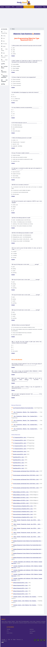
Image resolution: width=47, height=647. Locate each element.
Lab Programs (38, 6)
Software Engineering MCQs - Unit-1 (20, 582)
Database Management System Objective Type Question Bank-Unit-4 (27, 553)
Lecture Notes (19, 6)
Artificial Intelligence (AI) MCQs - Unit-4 (21, 500)
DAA (4, 53)
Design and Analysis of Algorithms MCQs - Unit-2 (23, 508)
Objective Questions (28, 6)
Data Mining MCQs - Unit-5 (18, 468)
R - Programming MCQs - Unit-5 (19, 448)
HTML (4, 35)
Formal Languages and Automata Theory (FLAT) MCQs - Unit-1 (26, 471)
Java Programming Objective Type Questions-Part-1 (26, 412)
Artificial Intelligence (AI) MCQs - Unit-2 (21, 494)
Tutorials (7, 6)
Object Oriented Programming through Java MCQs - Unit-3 (27, 528)
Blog (44, 6)
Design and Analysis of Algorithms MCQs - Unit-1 (23, 505)
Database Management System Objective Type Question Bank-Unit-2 (27, 545)
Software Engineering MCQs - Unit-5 (20, 593)
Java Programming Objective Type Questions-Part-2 (26, 416)
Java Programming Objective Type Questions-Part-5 (26, 428)
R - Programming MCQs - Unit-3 (19, 443)
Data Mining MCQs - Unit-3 (18, 462)
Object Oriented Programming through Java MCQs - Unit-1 (27, 519)
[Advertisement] (23, 18)
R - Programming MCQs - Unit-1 (19, 437)
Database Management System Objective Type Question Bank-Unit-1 (27, 540)
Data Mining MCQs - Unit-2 (18, 459)
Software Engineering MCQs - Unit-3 (20, 588)
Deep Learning (4, 60)
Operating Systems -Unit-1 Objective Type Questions (25, 596)
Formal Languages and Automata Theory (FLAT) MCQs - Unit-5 (26, 487)
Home (2, 6)
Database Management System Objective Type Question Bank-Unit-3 (27, 549)
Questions (3, 71)
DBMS (4, 46)
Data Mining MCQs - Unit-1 (18, 457)
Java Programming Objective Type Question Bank (23, 407)
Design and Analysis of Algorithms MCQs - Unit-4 (23, 514)
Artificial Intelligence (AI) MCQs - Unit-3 (21, 497)
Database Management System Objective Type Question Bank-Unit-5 (27, 557)
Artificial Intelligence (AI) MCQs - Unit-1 (21, 491)
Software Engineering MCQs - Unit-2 (20, 585)
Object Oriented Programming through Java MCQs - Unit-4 (27, 532)
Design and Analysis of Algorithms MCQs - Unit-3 (23, 511)
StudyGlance (4, 640)
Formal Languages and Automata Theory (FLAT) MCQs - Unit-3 (26, 479)
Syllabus (31, 633)
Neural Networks (4, 56)
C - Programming (4, 32)
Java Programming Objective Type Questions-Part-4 (26, 424)
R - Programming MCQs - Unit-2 (19, 440)
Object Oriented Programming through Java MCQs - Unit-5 (27, 536)
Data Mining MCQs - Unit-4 (18, 465)
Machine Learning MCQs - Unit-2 (19, 454)
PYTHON (5, 43)
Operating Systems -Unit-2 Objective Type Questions (25, 600)
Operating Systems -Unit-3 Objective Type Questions (25, 604)
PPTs (13, 6)
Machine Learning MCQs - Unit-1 (19, 451)
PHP (4, 38)
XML (4, 41)
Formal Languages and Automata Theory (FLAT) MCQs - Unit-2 (26, 475)
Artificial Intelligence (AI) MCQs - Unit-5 (21, 503)
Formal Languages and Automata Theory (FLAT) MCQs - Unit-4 (26, 483)
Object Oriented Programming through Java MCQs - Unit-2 (27, 524)
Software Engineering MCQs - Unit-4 (20, 591)
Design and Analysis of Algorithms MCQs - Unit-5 (23, 517)
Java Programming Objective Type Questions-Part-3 (26, 420)
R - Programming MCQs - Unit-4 (19, 445)
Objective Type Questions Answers (26, 34)
